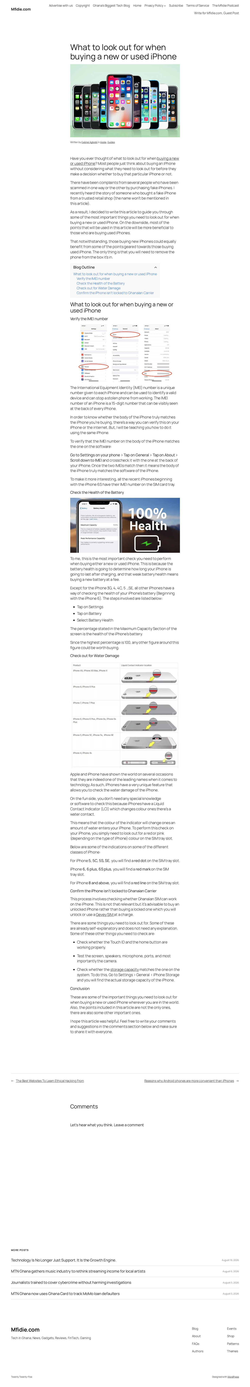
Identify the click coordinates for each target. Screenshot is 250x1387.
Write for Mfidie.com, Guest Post (216, 13)
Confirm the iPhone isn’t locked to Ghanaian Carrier (115, 293)
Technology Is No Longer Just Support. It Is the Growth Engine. (63, 1260)
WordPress (233, 1376)
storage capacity (124, 969)
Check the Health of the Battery (101, 283)
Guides (111, 142)
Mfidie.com (21, 9)
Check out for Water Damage (98, 288)
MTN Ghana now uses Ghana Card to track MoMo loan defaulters (65, 1294)
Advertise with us (61, 5)
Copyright (83, 5)
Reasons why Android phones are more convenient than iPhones (189, 1081)
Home (137, 5)
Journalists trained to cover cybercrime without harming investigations (71, 1282)
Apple (103, 142)
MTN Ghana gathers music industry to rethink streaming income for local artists (78, 1271)
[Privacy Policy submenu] (165, 5)
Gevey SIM (105, 914)
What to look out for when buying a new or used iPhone (115, 274)
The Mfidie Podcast (225, 5)
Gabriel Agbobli (89, 142)
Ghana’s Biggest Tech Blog (111, 5)
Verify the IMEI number (93, 279)
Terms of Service (197, 5)
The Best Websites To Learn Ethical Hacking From (50, 1081)
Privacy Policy (154, 5)
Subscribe (176, 5)
